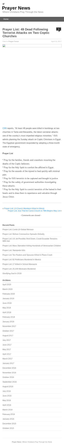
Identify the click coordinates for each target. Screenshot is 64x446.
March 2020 (7, 289)
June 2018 (6, 303)
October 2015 (8, 428)
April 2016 (6, 405)
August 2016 (7, 386)
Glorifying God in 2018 (11, 273)
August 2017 (7, 335)
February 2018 (8, 317)
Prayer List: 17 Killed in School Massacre (19, 264)
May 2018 (6, 308)
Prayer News (16, 8)
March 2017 (7, 359)
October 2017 (8, 331)
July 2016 (6, 391)
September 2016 (9, 382)
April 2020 (6, 285)
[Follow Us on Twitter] (4, 4)
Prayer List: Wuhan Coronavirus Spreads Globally (23, 234)
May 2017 (6, 349)
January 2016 (8, 419)
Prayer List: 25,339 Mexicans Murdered (19, 269)
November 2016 (9, 373)
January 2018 (8, 322)
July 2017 (6, 340)
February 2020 (8, 294)
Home (6, 19)
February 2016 (8, 414)
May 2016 (6, 400)
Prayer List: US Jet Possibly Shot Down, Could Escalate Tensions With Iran (29, 240)
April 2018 (6, 312)
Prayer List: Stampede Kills (13, 250)
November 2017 (9, 326)
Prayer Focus (13, 41)
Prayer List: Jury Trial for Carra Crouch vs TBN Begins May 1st (34, 211)
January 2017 (8, 363)
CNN (4, 128)
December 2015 (9, 424)
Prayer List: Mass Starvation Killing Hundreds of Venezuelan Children (31, 246)
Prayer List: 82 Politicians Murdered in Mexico (21, 260)
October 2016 (8, 377)
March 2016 (7, 410)
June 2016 (6, 396)
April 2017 (6, 354)
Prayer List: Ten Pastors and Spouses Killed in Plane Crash (27, 255)
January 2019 (8, 298)
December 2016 (9, 368)
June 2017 (6, 345)
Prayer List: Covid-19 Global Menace (18, 229)
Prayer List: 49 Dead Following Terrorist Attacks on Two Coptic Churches (25, 33)
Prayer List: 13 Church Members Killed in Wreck (24, 208)
